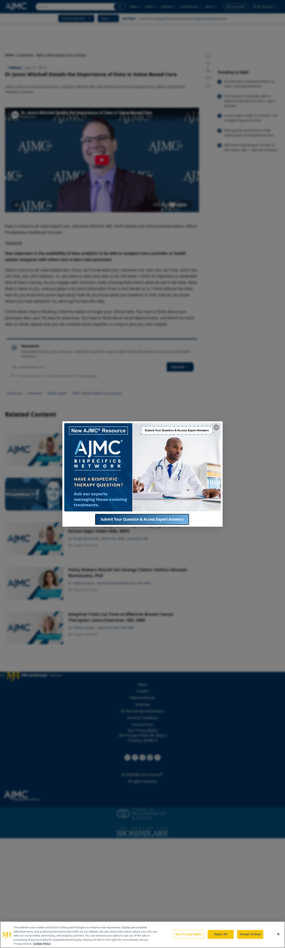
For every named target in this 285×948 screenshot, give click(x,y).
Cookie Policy (42, 943)
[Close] (278, 934)
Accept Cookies (250, 934)
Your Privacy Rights (188, 934)
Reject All (220, 934)
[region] (142, 934)
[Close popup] (216, 428)
